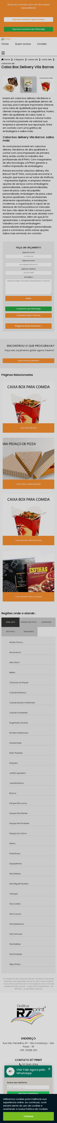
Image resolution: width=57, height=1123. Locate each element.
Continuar (28, 1116)
